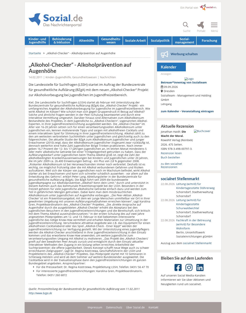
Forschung (209, 40)
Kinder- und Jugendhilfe (37, 40)
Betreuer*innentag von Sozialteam (184, 82)
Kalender (168, 67)
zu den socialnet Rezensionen (171, 165)
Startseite (35, 53)
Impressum (95, 307)
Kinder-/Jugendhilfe (58, 77)
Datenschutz (114, 307)
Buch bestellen (170, 157)
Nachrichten (108, 77)
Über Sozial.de (135, 307)
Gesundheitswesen (84, 77)
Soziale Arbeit (135, 40)
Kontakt (153, 307)
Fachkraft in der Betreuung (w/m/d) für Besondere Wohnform (193, 224)
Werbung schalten (184, 54)
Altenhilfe (86, 40)
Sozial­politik (160, 40)
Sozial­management (184, 40)
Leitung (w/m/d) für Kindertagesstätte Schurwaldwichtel (188, 204)
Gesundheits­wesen (111, 40)
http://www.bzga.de (40, 293)
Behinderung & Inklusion (61, 40)
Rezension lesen (171, 153)
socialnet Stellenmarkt (180, 178)
